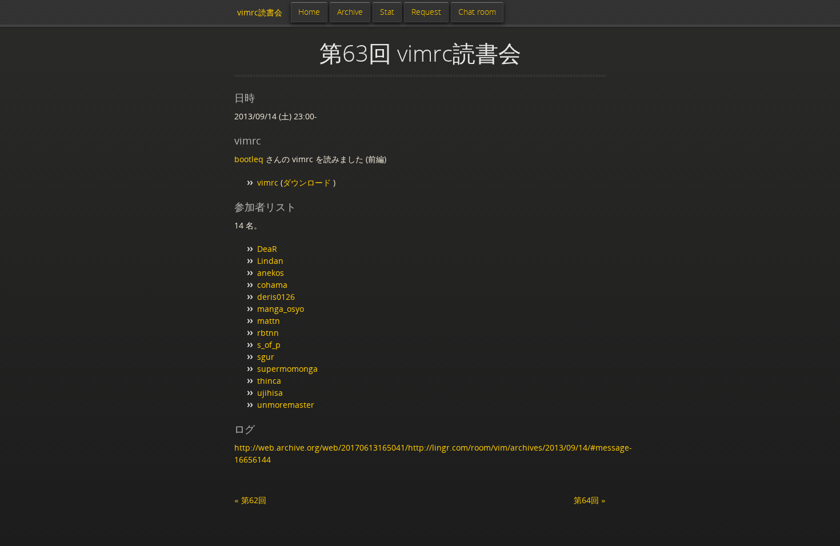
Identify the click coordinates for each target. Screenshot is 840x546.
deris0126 (276, 296)
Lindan (270, 260)
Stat (387, 11)
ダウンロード (308, 182)
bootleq (248, 159)
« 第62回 (250, 500)
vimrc (267, 182)
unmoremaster (285, 404)
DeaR (267, 248)
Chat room (477, 11)
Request (426, 11)
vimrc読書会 (259, 12)
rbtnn (268, 332)
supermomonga (287, 368)
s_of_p (269, 344)
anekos (270, 272)
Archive (350, 11)
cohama (272, 284)
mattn (268, 320)
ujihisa (270, 392)
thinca (269, 380)
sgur (265, 356)
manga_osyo (280, 308)
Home (309, 11)
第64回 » (590, 500)
